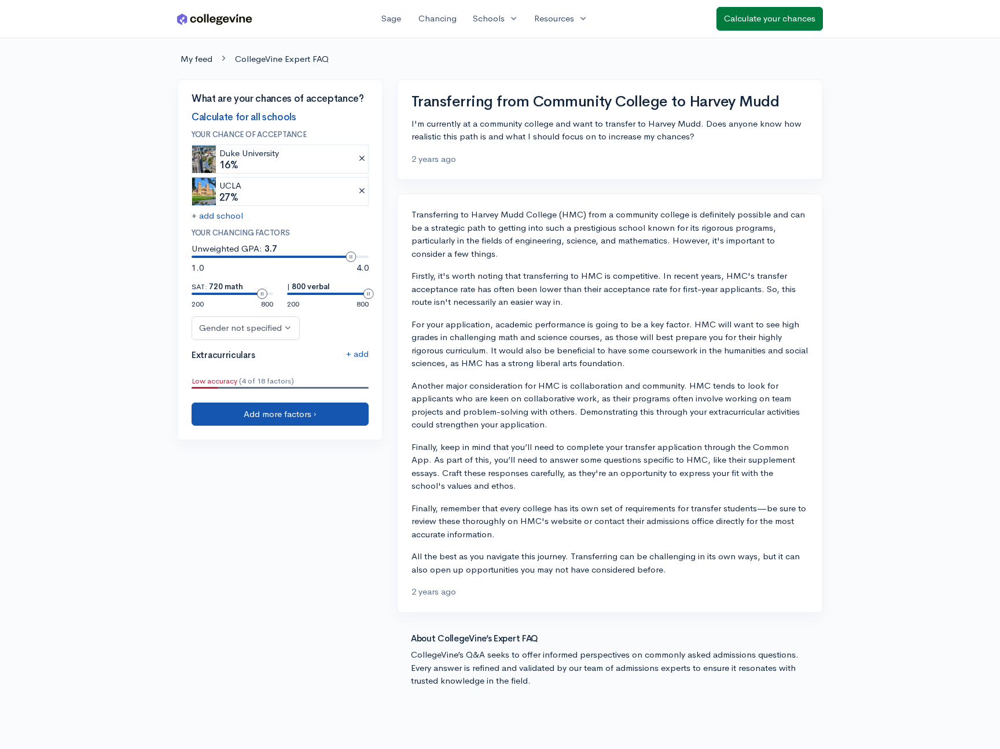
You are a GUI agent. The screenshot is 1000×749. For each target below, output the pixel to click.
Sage (391, 18)
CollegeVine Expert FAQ (282, 58)
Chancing (437, 18)
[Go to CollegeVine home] (214, 18)
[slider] (350, 257)
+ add (357, 353)
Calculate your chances (769, 18)
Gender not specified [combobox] (240, 327)
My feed (196, 58)
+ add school (217, 215)
